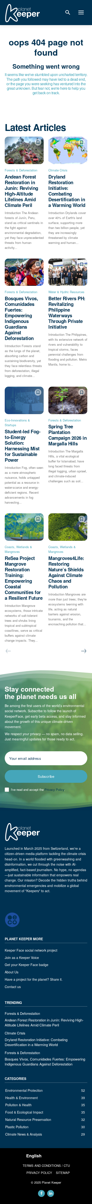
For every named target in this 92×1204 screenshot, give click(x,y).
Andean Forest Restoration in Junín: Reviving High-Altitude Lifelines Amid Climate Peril (21, 190)
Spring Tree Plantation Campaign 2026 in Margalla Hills (67, 435)
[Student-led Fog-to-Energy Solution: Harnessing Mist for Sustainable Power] (24, 400)
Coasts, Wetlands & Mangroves (18, 549)
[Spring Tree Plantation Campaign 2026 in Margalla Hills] (67, 400)
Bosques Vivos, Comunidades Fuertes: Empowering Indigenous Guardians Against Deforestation (21, 318)
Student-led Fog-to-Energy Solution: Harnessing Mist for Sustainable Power (22, 445)
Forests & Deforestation (21, 170)
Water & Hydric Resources (66, 292)
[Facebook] (41, 1193)
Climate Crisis (57, 170)
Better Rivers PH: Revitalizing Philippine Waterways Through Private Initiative (66, 312)
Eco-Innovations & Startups (17, 422)
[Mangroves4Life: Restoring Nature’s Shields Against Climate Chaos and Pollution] (67, 527)
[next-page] (83, 651)
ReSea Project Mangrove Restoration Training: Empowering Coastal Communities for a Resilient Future (23, 578)
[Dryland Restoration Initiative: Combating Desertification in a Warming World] (67, 150)
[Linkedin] (50, 1193)
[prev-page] (8, 651)
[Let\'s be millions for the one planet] (22, 13)
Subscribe (46, 776)
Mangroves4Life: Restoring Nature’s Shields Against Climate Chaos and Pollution (66, 572)
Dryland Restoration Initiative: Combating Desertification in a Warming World (66, 190)
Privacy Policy (54, 789)
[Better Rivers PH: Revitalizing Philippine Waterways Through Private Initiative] (67, 272)
